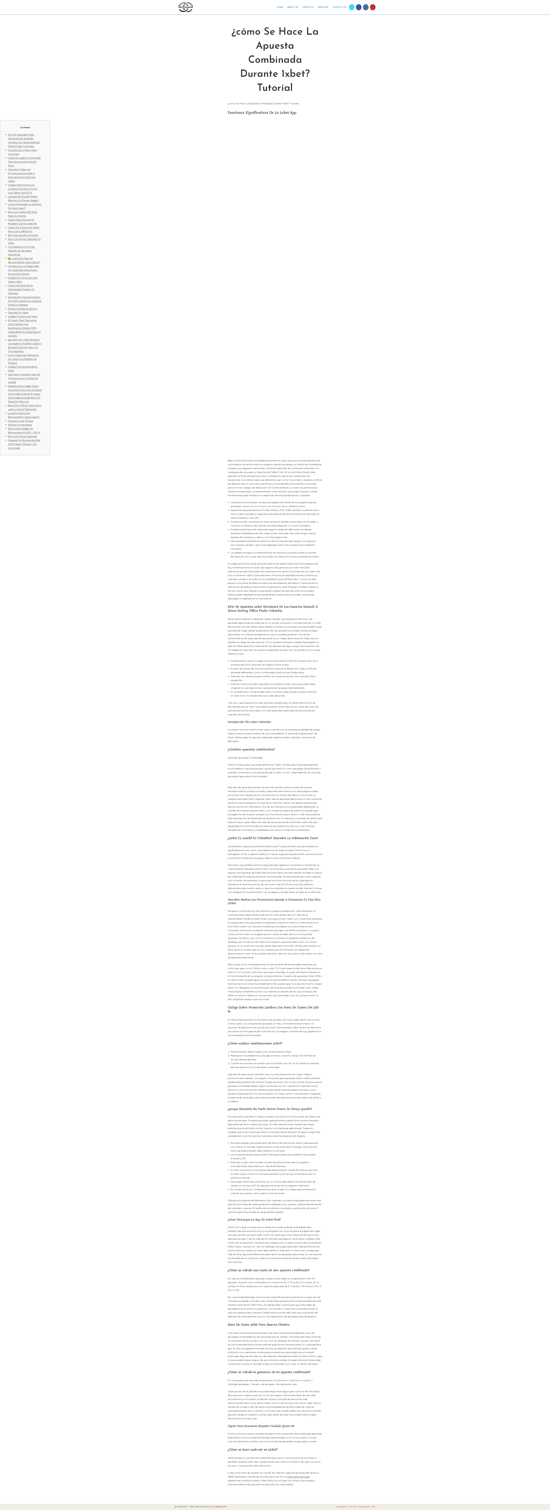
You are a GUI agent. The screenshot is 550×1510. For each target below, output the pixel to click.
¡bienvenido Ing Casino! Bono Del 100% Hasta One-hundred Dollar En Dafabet (24, 301)
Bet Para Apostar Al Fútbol (23, 235)
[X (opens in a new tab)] (351, 7)
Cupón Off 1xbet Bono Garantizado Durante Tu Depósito (21, 289)
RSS (373, 1507)
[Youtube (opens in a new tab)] (373, 7)
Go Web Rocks (219, 1507)
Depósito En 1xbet (18, 312)
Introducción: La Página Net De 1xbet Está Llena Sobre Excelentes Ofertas (23, 270)
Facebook (341, 1507)
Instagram (364, 1507)
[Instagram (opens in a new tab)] (366, 7)
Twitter (352, 1507)
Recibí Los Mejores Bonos (22, 308)
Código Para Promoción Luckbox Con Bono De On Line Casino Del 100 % (22, 189)
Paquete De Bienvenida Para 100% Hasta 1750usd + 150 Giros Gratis (24, 444)
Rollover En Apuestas (20, 424)
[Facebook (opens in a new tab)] (359, 7)
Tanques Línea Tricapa (20, 421)
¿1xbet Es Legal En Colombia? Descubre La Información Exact (24, 161)
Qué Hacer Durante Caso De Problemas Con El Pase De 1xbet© (24, 378)
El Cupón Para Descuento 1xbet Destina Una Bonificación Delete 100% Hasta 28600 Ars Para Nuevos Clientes (24, 328)
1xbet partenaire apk (298, 1476)
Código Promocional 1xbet (23, 316)
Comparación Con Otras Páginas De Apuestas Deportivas (21, 250)
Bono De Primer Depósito (22, 436)
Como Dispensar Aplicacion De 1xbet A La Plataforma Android (23, 359)
